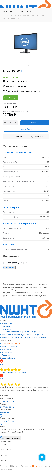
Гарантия (6, 355)
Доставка (6, 349)
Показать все (9, 267)
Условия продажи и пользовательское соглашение (24, 337)
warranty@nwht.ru (8, 421)
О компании (7, 323)
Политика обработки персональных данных (21, 331)
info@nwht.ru (5, 412)
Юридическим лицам (11, 343)
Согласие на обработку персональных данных (22, 334)
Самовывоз (7, 352)
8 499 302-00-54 (7, 401)
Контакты (6, 326)
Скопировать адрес (12, 438)
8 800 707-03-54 (7, 407)
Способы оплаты (9, 346)
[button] (28, 65)
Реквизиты (6, 329)
